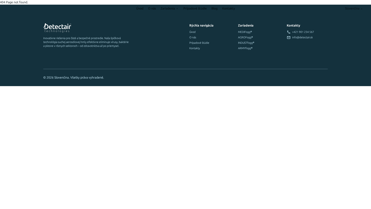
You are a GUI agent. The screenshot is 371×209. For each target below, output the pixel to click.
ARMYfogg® (245, 48)
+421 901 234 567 (303, 32)
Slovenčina (352, 8)
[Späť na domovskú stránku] (42, 8)
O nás (152, 8)
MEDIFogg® (245, 32)
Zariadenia (168, 8)
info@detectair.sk (302, 37)
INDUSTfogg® (246, 43)
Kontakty (228, 8)
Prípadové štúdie (195, 8)
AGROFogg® (245, 37)
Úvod (139, 8)
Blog (214, 8)
